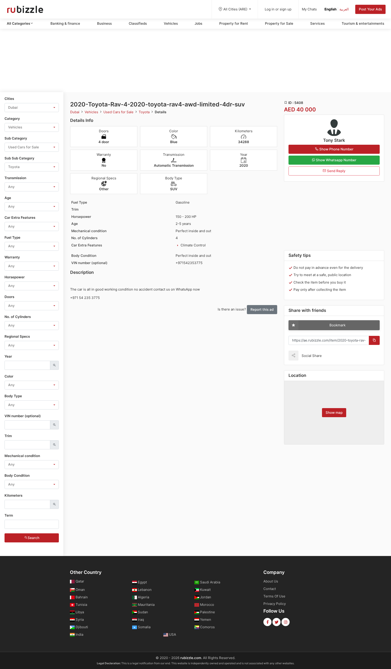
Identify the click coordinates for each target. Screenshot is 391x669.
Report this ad (262, 309)
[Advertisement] (195, 60)
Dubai (75, 112)
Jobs (198, 23)
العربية (344, 9)
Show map (334, 412)
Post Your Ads (370, 9)
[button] (32, 107)
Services (317, 23)
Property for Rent (233, 23)
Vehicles (171, 23)
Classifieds (138, 23)
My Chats (309, 9)
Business (104, 23)
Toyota (144, 112)
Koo (333, 355)
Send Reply (336, 171)
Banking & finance (65, 23)
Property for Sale (279, 23)
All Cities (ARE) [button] (235, 9)
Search (33, 538)
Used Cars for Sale (118, 112)
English (330, 9)
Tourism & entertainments (363, 23)
